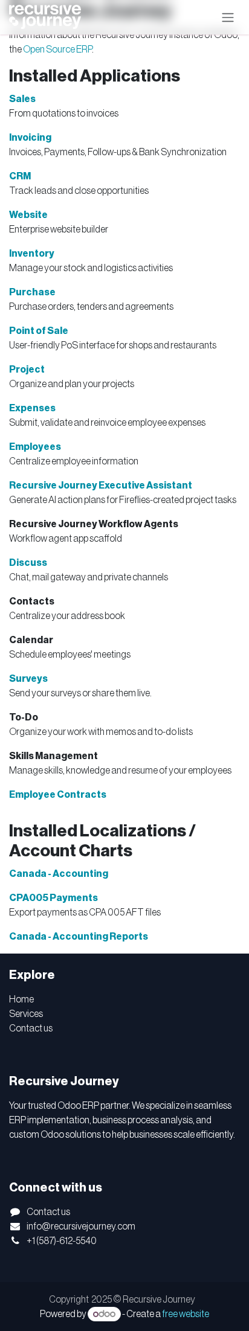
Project (27, 369)
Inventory (31, 253)
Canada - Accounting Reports (78, 936)
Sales (22, 99)
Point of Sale (38, 331)
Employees (35, 447)
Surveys (28, 679)
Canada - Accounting (58, 874)
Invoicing (30, 138)
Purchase (32, 292)
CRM (20, 176)
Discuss (28, 563)
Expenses (32, 408)
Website (28, 215)
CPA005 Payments (53, 898)
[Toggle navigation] (228, 17)
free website (185, 1314)
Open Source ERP (57, 49)
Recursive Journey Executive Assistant (100, 485)
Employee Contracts (57, 795)
